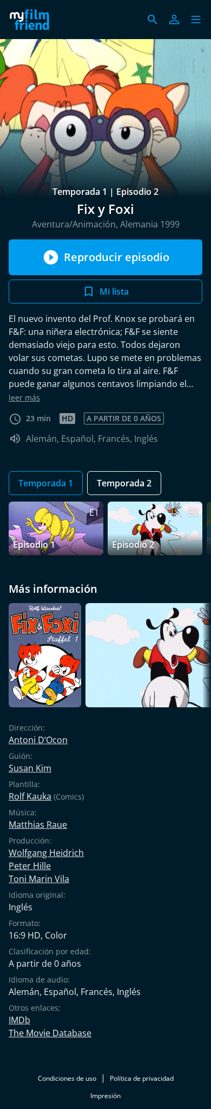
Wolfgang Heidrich (46, 853)
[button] (196, 19)
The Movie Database (50, 1033)
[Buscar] (152, 19)
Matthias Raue (38, 825)
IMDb (19, 1020)
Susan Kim (30, 768)
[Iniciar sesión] (174, 19)
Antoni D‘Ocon (38, 740)
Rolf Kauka (30, 796)
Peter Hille (30, 866)
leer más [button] (24, 397)
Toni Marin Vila (39, 879)
